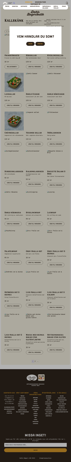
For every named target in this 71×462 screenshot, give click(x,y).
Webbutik (28, 2)
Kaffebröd (24, 6)
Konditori (15, 6)
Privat (30, 44)
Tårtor (7, 6)
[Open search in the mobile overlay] (16, 3)
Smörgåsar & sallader (46, 7)
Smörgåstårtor (35, 6)
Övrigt (64, 6)
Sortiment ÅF (35, 4)
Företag (40, 44)
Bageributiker (40, 2)
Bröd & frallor (56, 7)
